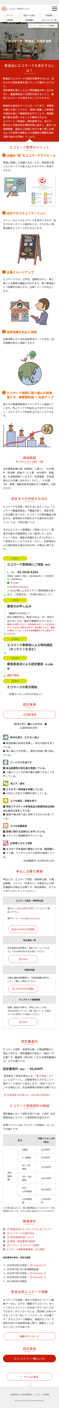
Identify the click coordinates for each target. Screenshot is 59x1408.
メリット (9, 15)
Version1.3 (39, 1265)
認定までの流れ (29, 15)
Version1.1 (39, 1277)
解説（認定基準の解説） (23, 1241)
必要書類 (9, 20)
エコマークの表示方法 (22, 1233)
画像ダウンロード (29, 1336)
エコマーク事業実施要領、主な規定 (25, 1249)
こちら (49, 594)
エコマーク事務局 (42, 1394)
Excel (24, 959)
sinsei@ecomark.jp (17, 586)
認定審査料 (29, 20)
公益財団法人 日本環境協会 (21, 1394)
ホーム (32, 25)
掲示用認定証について (22, 1237)
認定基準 (49, 15)
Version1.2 (39, 1273)
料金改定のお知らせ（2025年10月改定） (29, 1095)
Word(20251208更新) (24, 929)
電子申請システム (32, 908)
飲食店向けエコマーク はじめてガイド (31, 1229)
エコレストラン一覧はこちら (29, 1358)
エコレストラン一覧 (49, 20)
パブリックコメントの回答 (24, 1245)
